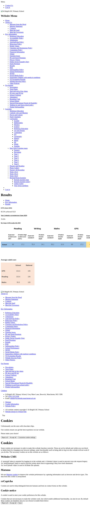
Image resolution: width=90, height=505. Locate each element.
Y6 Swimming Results (17, 79)
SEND (12, 73)
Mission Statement (16, 26)
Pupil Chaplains (15, 117)
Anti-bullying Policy (17, 42)
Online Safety (19, 184)
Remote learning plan (21, 180)
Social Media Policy (17, 75)
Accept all (13, 437)
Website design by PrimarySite (15, 412)
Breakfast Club (15, 99)
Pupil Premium (15, 64)
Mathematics (18, 123)
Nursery (17, 150)
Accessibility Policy (16, 38)
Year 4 (16, 160)
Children (4, 391)
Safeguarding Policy (17, 70)
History (16, 138)
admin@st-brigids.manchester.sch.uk (23, 398)
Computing (18, 132)
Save (20, 503)
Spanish (17, 146)
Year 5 (16, 162)
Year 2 (16, 156)
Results (12, 66)
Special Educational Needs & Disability (23, 103)
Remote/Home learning (18, 178)
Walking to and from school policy (22, 105)
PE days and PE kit (16, 93)
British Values (14, 46)
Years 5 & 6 (14, 176)
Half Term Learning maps (19, 148)
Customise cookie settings (26, 437)
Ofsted (12, 54)
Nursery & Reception (17, 170)
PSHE (16, 144)
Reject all (5, 437)
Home (7, 20)
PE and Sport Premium (18, 58)
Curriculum (14, 119)
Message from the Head (18, 24)
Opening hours (15, 56)
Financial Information (17, 52)
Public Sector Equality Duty (19, 62)
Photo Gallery (14, 168)
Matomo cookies (12, 475)
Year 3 (16, 158)
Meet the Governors (16, 32)
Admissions (14, 40)
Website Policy (10, 406)
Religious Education (17, 36)
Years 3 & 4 (14, 174)
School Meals (14, 101)
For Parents (9, 85)
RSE (11, 68)
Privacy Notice (15, 60)
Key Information (11, 34)
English (16, 121)
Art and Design (19, 131)
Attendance (14, 97)
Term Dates (14, 89)
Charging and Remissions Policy (21, 48)
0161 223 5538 (13, 396)
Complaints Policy (16, 50)
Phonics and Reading (17, 166)
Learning (8, 109)
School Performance (17, 72)
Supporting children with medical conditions (25, 77)
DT (15, 134)
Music (16, 140)
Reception (17, 152)
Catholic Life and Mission (19, 113)
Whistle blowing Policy (18, 81)
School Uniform (15, 95)
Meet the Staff (14, 30)
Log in (7, 7)
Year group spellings (21, 186)
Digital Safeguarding (17, 107)
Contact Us (9, 5)
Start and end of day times (19, 91)
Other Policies (14, 83)
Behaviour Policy (16, 44)
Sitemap (8, 402)
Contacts (13, 28)
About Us (8, 22)
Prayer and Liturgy (16, 115)
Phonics (17, 125)
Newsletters (14, 87)
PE (15, 142)
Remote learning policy (22, 182)
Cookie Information (12, 404)
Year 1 (16, 154)
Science (16, 127)
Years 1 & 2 (14, 172)
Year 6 (16, 164)
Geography (18, 136)
